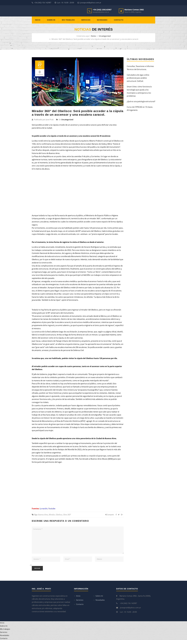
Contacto (118, 20)
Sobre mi (51, 20)
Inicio (37, 20)
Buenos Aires (43, 514)
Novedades (102, 20)
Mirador (52, 514)
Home (93, 36)
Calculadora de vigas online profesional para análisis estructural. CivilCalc (138, 78)
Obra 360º (67, 514)
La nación (44, 508)
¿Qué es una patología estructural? (141, 101)
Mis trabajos (68, 20)
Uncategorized (105, 36)
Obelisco (59, 514)
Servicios (85, 20)
